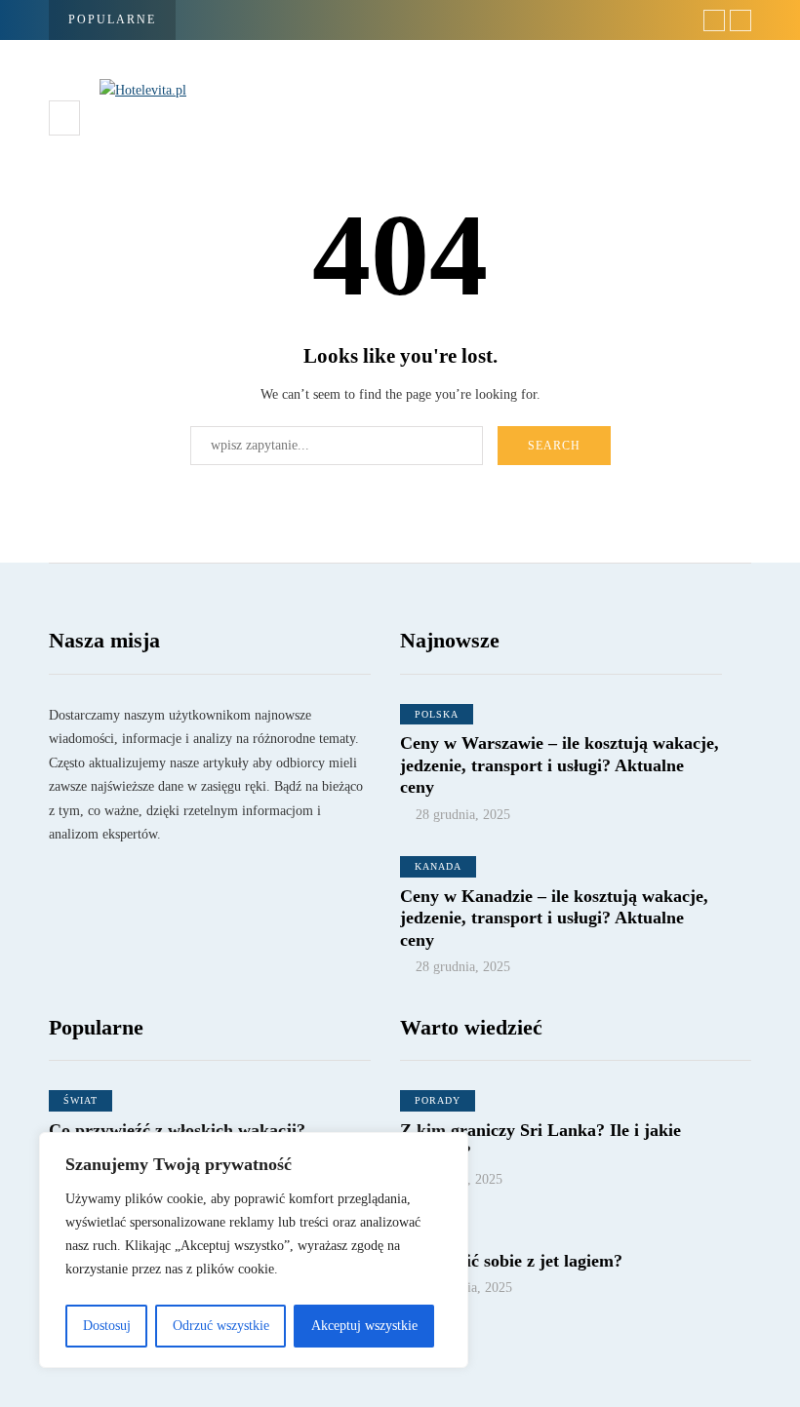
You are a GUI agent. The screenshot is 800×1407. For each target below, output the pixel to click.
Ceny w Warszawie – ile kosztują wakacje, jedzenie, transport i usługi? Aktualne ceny (559, 765)
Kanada (438, 866)
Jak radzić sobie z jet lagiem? (511, 1260)
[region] (253, 1250)
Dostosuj (107, 1325)
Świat (80, 1100)
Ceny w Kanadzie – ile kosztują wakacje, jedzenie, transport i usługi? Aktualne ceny (554, 918)
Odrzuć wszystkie (221, 1325)
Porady (437, 1100)
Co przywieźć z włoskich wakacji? (177, 1130)
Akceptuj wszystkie (364, 1325)
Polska (437, 714)
